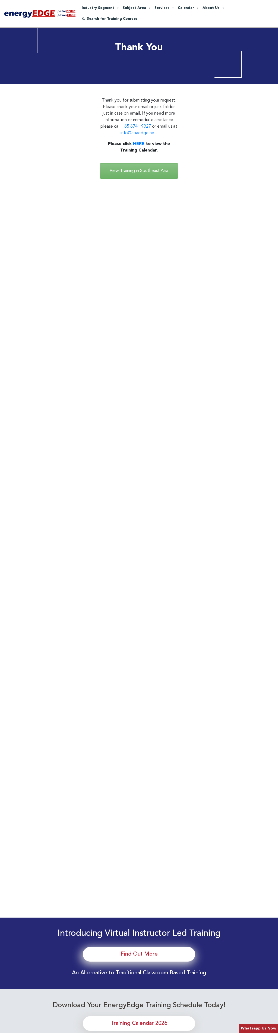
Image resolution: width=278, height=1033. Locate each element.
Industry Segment (98, 8)
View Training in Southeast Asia (139, 171)
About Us (211, 8)
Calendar (186, 8)
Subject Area (134, 8)
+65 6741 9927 (136, 126)
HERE (138, 144)
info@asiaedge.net (138, 133)
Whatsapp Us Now (258, 1028)
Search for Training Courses (112, 19)
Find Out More (139, 954)
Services (161, 8)
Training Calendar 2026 (139, 1023)
